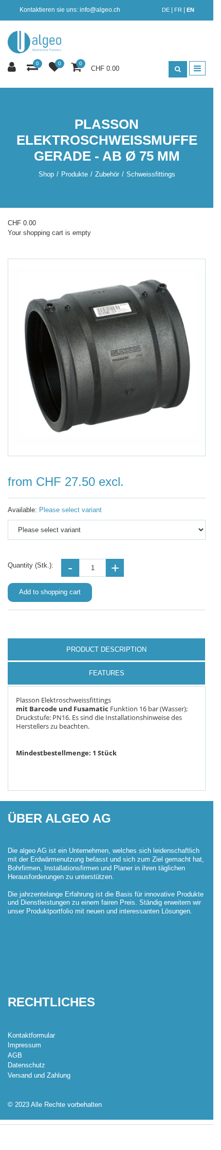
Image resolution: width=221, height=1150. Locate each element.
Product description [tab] (106, 649)
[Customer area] (13, 67)
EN (190, 10)
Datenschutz (26, 1065)
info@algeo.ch (100, 10)
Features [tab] (106, 673)
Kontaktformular (31, 1035)
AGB (15, 1055)
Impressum (24, 1045)
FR (178, 10)
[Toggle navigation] (197, 68)
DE (166, 10)
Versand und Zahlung (39, 1075)
